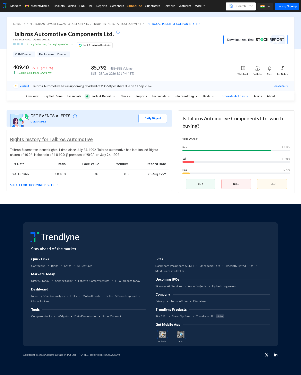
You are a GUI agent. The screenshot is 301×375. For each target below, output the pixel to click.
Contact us (38, 266)
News (124, 96)
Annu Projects (197, 286)
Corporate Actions (233, 96)
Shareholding (185, 96)
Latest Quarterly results (93, 280)
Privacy (160, 301)
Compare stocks (41, 316)
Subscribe (134, 6)
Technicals (159, 96)
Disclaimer (199, 301)
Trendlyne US (209, 316)
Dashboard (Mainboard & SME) (174, 266)
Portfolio (169, 6)
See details (280, 86)
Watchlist (185, 6)
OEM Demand (24, 54)
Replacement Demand (53, 54)
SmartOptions (181, 316)
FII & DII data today (127, 280)
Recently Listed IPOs (239, 266)
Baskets (59, 6)
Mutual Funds (91, 296)
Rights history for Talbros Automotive (51, 139)
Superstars (152, 6)
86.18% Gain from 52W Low (34, 72)
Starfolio (160, 316)
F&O (82, 6)
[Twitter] (266, 355)
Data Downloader (86, 316)
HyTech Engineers (224, 286)
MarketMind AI (40, 6)
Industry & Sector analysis (48, 296)
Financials (74, 96)
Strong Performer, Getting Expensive (48, 44)
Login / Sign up (287, 6)
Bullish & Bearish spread (121, 296)
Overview (32, 96)
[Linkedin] (275, 354)
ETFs (73, 296)
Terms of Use (179, 301)
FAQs (67, 266)
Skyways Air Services (168, 286)
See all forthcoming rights (32, 185)
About (271, 96)
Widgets (63, 316)
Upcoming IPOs (210, 266)
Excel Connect (112, 316)
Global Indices (40, 301)
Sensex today (63, 280)
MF (90, 6)
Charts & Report (100, 96)
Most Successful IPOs (169, 271)
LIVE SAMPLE (38, 121)
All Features (84, 266)
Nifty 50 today (40, 280)
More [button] (199, 6)
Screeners (117, 6)
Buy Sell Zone (53, 96)
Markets (15, 6)
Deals (207, 96)
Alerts (72, 6)
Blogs (54, 266)
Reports (101, 6)
